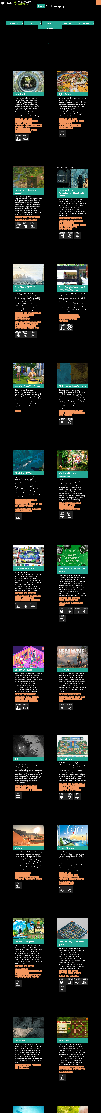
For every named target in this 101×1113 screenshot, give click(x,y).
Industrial (61, 413)
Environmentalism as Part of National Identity (71, 220)
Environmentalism (63, 317)
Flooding (80, 411)
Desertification (73, 411)
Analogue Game (19, 119)
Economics (25, 701)
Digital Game (18, 217)
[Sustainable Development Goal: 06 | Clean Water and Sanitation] (69, 796)
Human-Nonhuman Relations (22, 319)
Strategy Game (69, 127)
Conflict (79, 694)
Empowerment (63, 319)
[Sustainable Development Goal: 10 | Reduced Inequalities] (62, 133)
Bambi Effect (35, 971)
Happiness (28, 699)
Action (33, 790)
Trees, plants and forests (32, 217)
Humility (69, 319)
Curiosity (81, 121)
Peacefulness (18, 701)
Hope (28, 130)
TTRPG (70, 229)
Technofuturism (73, 879)
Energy (75, 875)
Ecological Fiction (28, 315)
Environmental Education (77, 1067)
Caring (78, 317)
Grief (81, 225)
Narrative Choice (63, 229)
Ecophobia (30, 788)
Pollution (67, 413)
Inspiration (34, 130)
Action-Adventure (26, 511)
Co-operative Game (64, 790)
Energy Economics (63, 877)
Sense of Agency (19, 600)
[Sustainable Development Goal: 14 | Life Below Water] (25, 225)
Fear (72, 699)
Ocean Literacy (32, 321)
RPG (81, 602)
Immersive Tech (76, 502)
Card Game (27, 600)
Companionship (26, 127)
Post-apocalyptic (27, 123)
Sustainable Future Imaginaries (33, 125)
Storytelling (62, 605)
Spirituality (73, 227)
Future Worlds (18, 123)
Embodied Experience (20, 130)
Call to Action (66, 223)
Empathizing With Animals (22, 326)
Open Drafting (18, 977)
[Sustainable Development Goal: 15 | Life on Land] (33, 225)
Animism (74, 119)
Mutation (34, 1065)
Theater (30, 119)
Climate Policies (32, 593)
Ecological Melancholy (64, 699)
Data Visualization (63, 505)
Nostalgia (33, 699)
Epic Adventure (32, 877)
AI (59, 502)
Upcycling (77, 696)
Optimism (80, 879)
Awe (77, 121)
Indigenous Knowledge (65, 121)
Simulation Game (63, 321)
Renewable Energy (74, 877)
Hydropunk (18, 328)
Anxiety (83, 696)
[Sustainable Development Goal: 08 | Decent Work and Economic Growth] (62, 235)
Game (25, 119)
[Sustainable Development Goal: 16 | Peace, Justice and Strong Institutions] (33, 334)
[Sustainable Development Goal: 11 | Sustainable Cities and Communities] (18, 137)
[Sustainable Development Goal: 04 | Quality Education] (62, 610)
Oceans (38, 321)
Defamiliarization (19, 502)
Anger (73, 121)
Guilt (84, 225)
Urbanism (70, 973)
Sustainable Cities (19, 125)
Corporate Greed (19, 315)
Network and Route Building (66, 884)
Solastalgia (61, 127)
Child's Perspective (31, 500)
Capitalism (31, 313)
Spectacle (76, 509)
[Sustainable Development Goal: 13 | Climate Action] (25, 137)
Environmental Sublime (35, 975)
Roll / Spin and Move (75, 790)
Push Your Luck (27, 977)
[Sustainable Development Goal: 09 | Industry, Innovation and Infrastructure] (69, 235)
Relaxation (38, 508)
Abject (39, 1065)
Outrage (78, 125)
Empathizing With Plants (21, 975)
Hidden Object (25, 219)
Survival (61, 701)
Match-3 (70, 1071)
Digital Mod (62, 314)
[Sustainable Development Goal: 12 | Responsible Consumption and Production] (18, 225)
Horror (35, 788)
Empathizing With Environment (67, 125)
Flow (33, 508)
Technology (23, 788)
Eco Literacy (34, 121)
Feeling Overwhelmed (76, 413)
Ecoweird (28, 1065)
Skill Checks (31, 328)
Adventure (17, 132)
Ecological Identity (74, 314)
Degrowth (61, 600)
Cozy (19, 219)
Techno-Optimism (63, 879)
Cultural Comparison (75, 218)
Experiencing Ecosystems (21, 504)
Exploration (29, 785)
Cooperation (18, 598)
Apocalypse (73, 694)
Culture (28, 121)
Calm (16, 219)
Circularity (74, 971)
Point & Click (33, 219)
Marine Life (32, 504)
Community (18, 127)
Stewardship (18, 511)
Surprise (75, 319)
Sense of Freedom (19, 879)
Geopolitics (26, 595)
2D (30, 790)
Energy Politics (18, 595)
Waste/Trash (72, 317)
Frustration (76, 225)
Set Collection (35, 977)
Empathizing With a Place (65, 123)
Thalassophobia (25, 790)
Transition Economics (35, 595)
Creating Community (20, 121)
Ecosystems (28, 502)
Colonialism (37, 313)
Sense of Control (63, 1071)
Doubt (72, 223)
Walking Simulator (26, 132)
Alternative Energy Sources (66, 875)
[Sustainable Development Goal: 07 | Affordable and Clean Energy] (62, 421)
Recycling (28, 696)
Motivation (76, 788)
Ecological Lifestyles (20, 696)
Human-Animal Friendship (22, 317)
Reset (50, 44)
